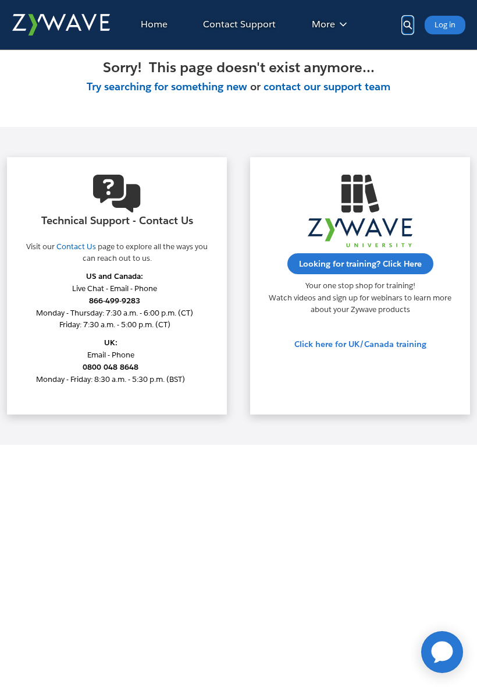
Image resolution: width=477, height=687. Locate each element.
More (323, 24)
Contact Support (239, 24)
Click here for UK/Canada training (360, 344)
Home (154, 24)
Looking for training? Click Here (360, 263)
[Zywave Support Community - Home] (61, 25)
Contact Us (76, 247)
